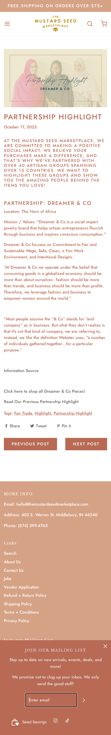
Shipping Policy (18, 604)
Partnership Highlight (73, 413)
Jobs (7, 579)
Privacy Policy (16, 621)
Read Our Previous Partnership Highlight (41, 402)
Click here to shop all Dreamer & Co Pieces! (44, 391)
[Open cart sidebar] (104, 24)
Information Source (22, 371)
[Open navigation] (7, 24)
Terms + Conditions (21, 612)
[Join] (84, 700)
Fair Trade (23, 413)
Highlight (43, 413)
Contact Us (13, 570)
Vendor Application (21, 587)
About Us (12, 562)
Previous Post (30, 444)
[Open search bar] (90, 24)
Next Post (86, 444)
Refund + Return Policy (25, 595)
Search (10, 553)
